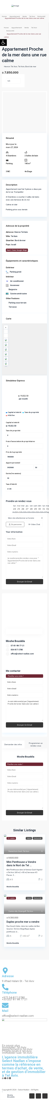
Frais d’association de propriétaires (20, 441)
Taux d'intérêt (11, 484)
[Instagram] (7, 1078)
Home (4, 16)
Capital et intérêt (12, 422)
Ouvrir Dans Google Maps (17, 250)
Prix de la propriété (14, 452)
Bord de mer (30, 66)
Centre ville (13, 911)
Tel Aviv (32, 16)
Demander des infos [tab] (13, 744)
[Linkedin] (10, 1078)
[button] (3, 42)
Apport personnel (13, 463)
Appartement (15, 16)
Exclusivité (41, 16)
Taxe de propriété (13, 431)
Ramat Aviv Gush (15, 851)
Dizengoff (22, 911)
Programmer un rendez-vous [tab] (36, 744)
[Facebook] (5, 1078)
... (14, 875)
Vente (24, 16)
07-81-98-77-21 (17, 646)
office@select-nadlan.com (22, 654)
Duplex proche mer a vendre (23, 921)
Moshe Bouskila (15, 641)
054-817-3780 (17, 650)
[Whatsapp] (3, 1078)
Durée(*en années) (13, 473)
